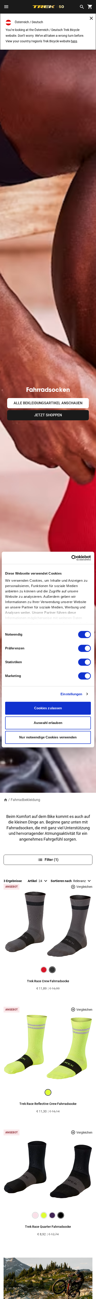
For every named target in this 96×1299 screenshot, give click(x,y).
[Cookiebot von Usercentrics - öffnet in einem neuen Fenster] (71, 558)
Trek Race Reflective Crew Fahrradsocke (48, 1104)
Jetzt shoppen (48, 415)
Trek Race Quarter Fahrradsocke (48, 1226)
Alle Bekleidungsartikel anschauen (48, 403)
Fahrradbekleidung (25, 800)
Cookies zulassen (48, 708)
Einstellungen (71, 694)
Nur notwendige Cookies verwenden (48, 737)
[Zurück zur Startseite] (6, 799)
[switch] (84, 648)
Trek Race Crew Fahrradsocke (48, 981)
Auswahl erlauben (48, 723)
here (74, 41)
